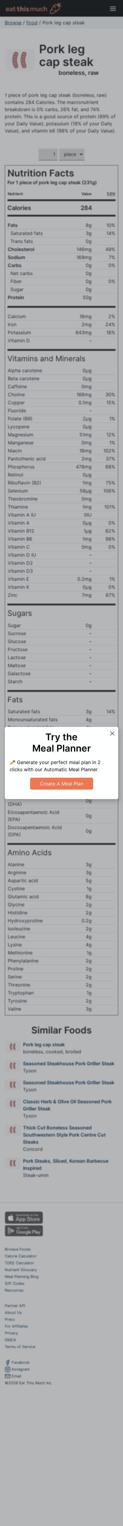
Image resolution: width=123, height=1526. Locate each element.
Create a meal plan (61, 784)
